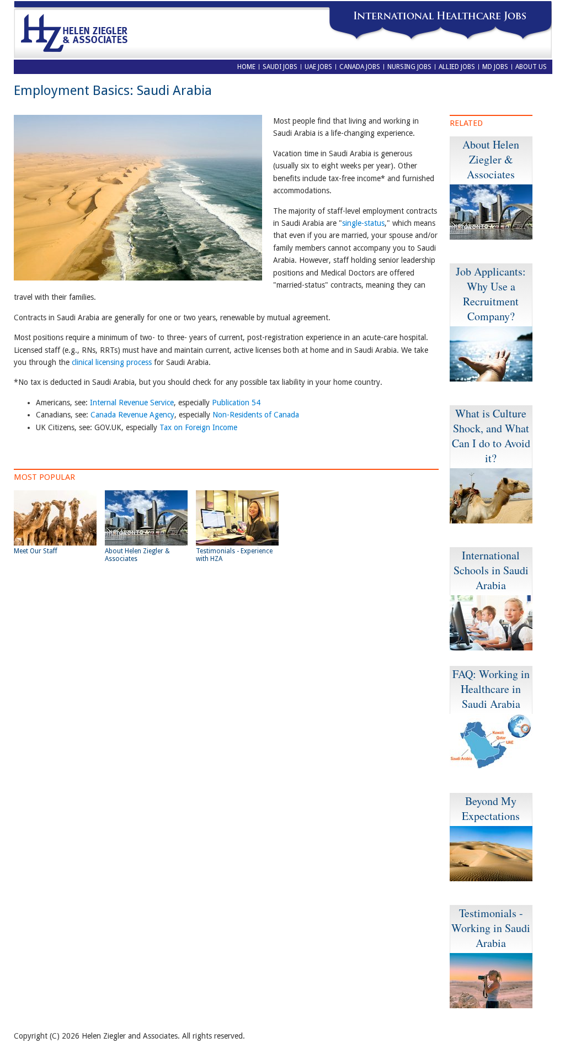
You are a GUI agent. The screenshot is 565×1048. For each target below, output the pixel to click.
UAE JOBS (318, 67)
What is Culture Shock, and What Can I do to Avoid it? (491, 435)
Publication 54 (236, 402)
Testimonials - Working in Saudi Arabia (490, 928)
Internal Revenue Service (132, 402)
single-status (363, 223)
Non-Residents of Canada (255, 414)
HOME (246, 67)
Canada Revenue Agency (132, 414)
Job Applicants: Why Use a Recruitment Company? (491, 294)
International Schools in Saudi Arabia (491, 570)
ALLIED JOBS (457, 67)
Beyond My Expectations (491, 808)
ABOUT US (531, 67)
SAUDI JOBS (280, 67)
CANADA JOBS (359, 67)
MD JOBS (495, 67)
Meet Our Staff (35, 551)
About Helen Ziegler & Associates (490, 159)
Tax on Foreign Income (198, 427)
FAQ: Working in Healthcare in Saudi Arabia (491, 688)
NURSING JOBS (409, 67)
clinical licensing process (112, 362)
